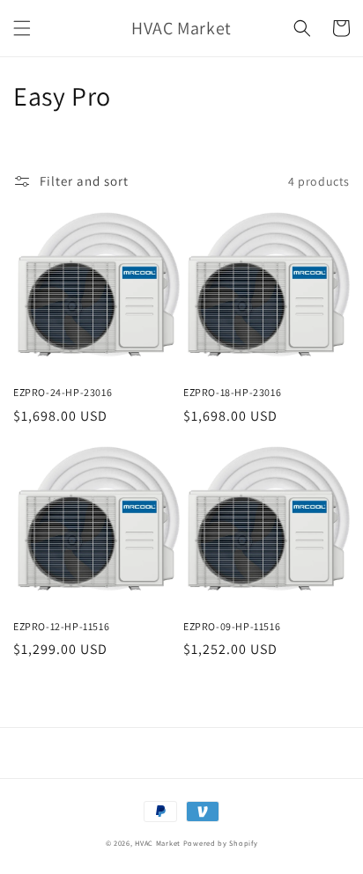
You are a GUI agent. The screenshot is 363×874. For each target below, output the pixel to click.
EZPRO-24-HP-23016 (62, 392)
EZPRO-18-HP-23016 (232, 392)
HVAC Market (158, 843)
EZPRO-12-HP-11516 (61, 626)
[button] (22, 28)
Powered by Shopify (220, 843)
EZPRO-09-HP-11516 (231, 626)
